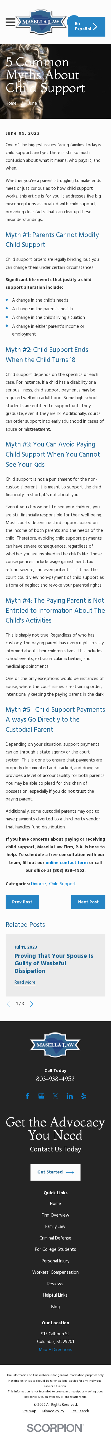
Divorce (38, 884)
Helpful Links (55, 1295)
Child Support (62, 884)
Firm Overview (55, 1215)
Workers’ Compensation (55, 1272)
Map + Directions (55, 1349)
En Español (83, 26)
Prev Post (22, 902)
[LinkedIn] (70, 1096)
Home (55, 1203)
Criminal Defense (55, 1238)
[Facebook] (27, 1096)
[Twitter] (55, 1096)
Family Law (55, 1226)
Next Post (88, 902)
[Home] (41, 22)
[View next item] (31, 1004)
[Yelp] (84, 1096)
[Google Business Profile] (41, 1096)
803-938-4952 (55, 1078)
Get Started (50, 1172)
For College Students (55, 1249)
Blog (55, 1307)
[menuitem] (29, 1411)
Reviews (55, 1284)
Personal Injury (55, 1261)
